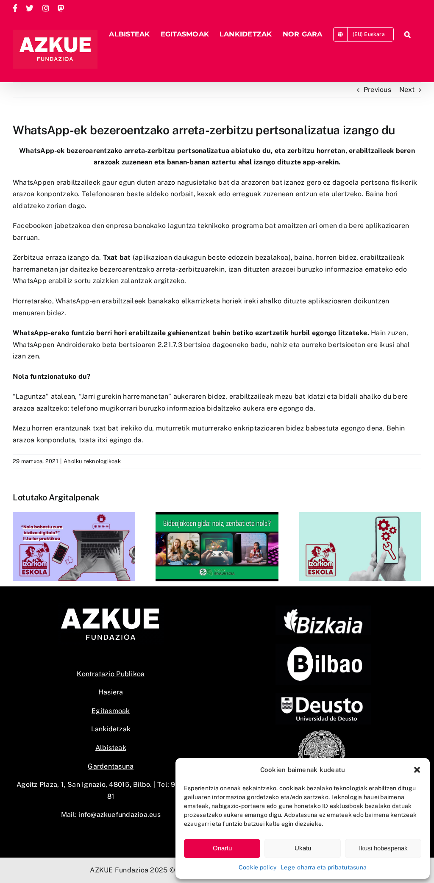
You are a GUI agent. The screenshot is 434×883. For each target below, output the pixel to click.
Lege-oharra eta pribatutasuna (324, 867)
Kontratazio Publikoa (111, 674)
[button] (417, 770)
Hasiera (110, 692)
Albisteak (110, 748)
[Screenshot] (323, 647)
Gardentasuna (111, 766)
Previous (377, 90)
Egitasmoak (111, 711)
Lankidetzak (111, 729)
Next (407, 90)
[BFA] (323, 609)
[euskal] (323, 732)
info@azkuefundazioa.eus (119, 815)
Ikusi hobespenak (383, 848)
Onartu (222, 848)
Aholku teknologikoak (92, 461)
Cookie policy (257, 867)
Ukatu (303, 848)
